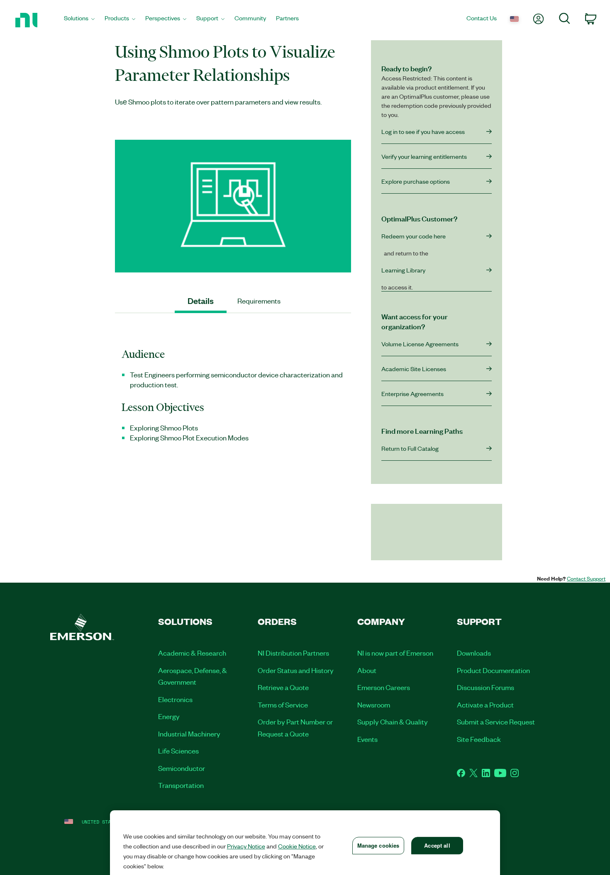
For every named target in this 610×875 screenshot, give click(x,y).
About (366, 670)
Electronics (175, 699)
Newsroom (373, 704)
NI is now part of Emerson (395, 652)
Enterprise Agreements (412, 393)
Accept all (437, 845)
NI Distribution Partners (293, 652)
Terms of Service (283, 704)
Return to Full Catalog (410, 448)
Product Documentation (493, 670)
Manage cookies (378, 845)
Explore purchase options (415, 181)
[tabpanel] (233, 399)
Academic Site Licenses (413, 369)
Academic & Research (192, 652)
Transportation (181, 785)
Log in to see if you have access (423, 131)
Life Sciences (178, 750)
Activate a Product (485, 704)
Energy (169, 716)
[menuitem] (79, 20)
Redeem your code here (413, 236)
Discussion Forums (485, 687)
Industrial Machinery (189, 733)
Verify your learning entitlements (424, 156)
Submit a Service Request (496, 721)
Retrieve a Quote (283, 687)
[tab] (201, 301)
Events (367, 739)
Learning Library (403, 270)
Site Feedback (479, 739)
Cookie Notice (297, 846)
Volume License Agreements (420, 344)
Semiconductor (181, 768)
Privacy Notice (246, 846)
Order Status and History (296, 670)
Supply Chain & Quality (392, 721)
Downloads (474, 652)
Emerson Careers (383, 687)
